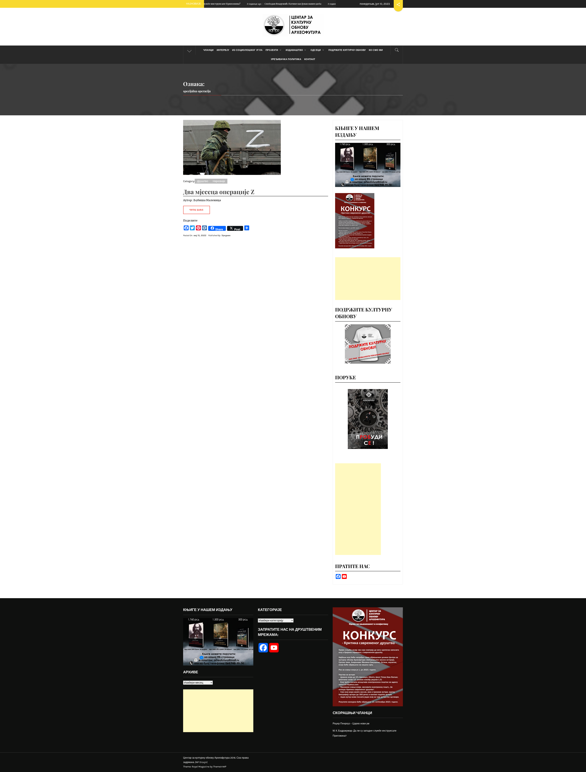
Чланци (208, 50)
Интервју (223, 50)
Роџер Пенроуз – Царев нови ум (351, 723)
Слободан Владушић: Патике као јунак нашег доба (217, 3)
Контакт (309, 59)
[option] (368, 419)
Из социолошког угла (247, 50)
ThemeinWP (219, 766)
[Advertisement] (367, 278)
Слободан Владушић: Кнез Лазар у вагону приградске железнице (306, 3)
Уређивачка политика (286, 59)
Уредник (226, 235)
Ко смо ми (376, 50)
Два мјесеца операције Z (218, 192)
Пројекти (272, 50)
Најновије (219, 181)
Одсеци (316, 50)
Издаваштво (294, 50)
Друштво (202, 181)
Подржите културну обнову (347, 50)
